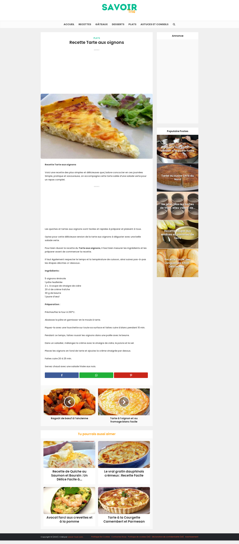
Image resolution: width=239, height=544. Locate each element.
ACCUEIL (69, 24)
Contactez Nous (118, 536)
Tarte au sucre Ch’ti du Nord (177, 177)
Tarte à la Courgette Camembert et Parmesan (124, 519)
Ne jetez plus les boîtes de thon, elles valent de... (177, 206)
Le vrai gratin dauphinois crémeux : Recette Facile (124, 473)
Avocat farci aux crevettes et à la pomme (69, 519)
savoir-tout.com (75, 537)
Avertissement (191, 536)
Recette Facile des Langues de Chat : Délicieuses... (178, 262)
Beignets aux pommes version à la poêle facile (177, 149)
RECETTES (85, 24)
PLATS (132, 24)
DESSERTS (118, 24)
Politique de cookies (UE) (139, 536)
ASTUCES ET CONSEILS (154, 24)
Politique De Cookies (100, 536)
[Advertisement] (96, 70)
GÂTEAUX (101, 24)
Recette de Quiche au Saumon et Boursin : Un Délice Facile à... (69, 475)
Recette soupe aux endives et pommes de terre (177, 234)
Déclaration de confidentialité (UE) (168, 536)
